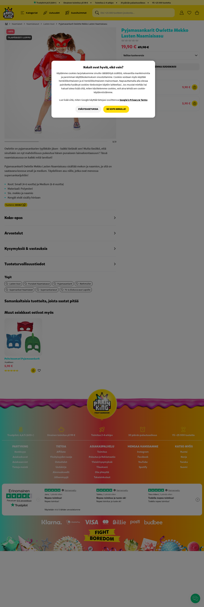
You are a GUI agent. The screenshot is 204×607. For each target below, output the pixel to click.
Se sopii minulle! (116, 109)
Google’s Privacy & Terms (133, 99)
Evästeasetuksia (88, 109)
